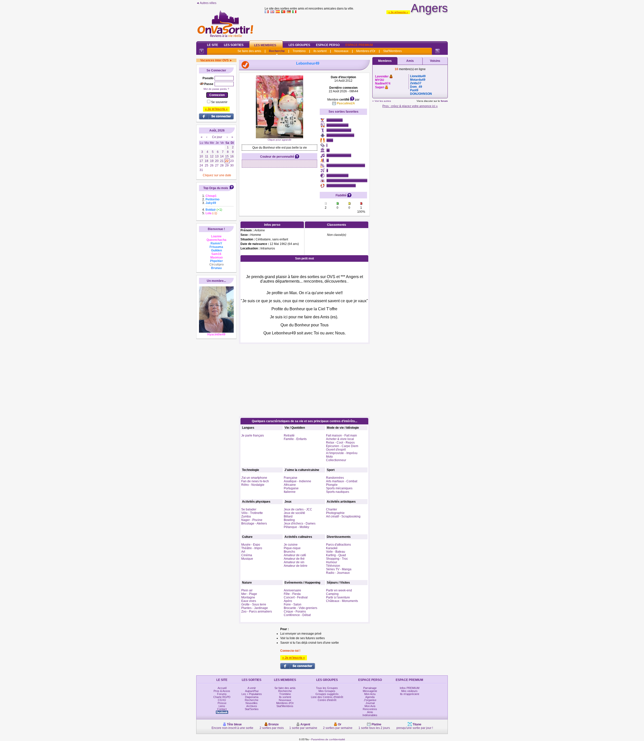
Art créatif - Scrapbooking (343, 516)
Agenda (370, 697)
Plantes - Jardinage (254, 608)
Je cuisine (291, 544)
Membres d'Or (365, 51)
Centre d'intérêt (327, 700)
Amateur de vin (294, 562)
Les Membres (265, 45)
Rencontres (370, 709)
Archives (251, 706)
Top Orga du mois (215, 188)
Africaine (290, 485)
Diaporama (251, 697)
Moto (329, 456)
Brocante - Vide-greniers (300, 608)
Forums (222, 693)
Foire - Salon (292, 604)
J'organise (370, 700)
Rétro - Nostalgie (252, 485)
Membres (385, 61)
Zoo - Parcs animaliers (256, 611)
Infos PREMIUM (409, 687)
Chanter (331, 509)
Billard (288, 516)
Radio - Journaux (338, 573)
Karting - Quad (336, 555)
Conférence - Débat (297, 615)
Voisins (435, 61)
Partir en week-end (339, 590)
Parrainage (370, 687)
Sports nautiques (337, 492)
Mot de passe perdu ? (216, 89)
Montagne (248, 597)
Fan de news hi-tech (255, 481)
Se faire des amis (249, 51)
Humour (331, 562)
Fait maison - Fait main (341, 435)
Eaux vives (248, 601)
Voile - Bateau (335, 551)
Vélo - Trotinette (252, 513)
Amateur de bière (295, 566)
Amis (410, 61)
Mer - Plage (249, 594)
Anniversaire (292, 590)
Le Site (212, 45)
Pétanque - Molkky (296, 527)
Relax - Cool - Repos (340, 442)
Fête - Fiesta (292, 594)
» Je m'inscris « (398, 12)
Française (290, 478)
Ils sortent (320, 51)
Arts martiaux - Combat (341, 481)
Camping (332, 594)
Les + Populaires (252, 693)
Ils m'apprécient (409, 693)
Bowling (289, 520)
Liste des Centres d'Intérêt (327, 697)
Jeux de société (294, 513)
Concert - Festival (296, 597)
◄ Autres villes (206, 3)
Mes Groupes (326, 690)
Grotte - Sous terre (253, 604)
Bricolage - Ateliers (254, 523)
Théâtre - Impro (251, 548)
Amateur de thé (294, 558)
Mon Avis (370, 706)
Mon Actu (370, 693)
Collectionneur (336, 460)
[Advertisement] (356, 26)
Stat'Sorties (252, 709)
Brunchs (289, 551)
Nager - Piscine (251, 520)
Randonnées (335, 478)
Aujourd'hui (251, 690)
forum (444, 101)
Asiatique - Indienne (297, 481)
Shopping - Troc (337, 558)
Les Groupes (299, 45)
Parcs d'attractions (338, 544)
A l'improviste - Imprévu (341, 453)
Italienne (290, 492)
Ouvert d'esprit (336, 449)
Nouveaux (341, 51)
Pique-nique (292, 548)
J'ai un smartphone (254, 478)
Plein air (247, 590)
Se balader (248, 509)
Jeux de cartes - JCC (298, 509)
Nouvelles (252, 703)
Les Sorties (234, 45)
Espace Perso (328, 45)
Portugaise (291, 488)
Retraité (289, 435)
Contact (222, 709)
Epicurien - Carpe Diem (342, 446)
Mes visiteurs (409, 690)
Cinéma (246, 555)
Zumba (246, 516)
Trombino (299, 51)
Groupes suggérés (327, 693)
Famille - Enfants (295, 439)
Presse (222, 703)
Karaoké (332, 548)
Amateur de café (295, 555)
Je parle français (252, 435)
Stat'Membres (392, 51)
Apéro (288, 601)
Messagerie (370, 690)
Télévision (333, 566)
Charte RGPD (221, 697)
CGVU (222, 700)
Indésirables (370, 715)
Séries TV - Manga (338, 569)
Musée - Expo (250, 544)
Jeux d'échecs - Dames (299, 523)
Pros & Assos (222, 690)
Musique (247, 558)
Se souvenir (219, 102)
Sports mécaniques (339, 488)
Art (243, 551)
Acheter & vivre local (340, 439)
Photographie (335, 513)
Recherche (277, 51)
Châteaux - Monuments (342, 601)
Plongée (332, 485)
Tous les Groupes (327, 687)
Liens (222, 706)
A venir (252, 687)
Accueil (222, 687)
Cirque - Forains (295, 611)
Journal (370, 703)
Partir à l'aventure (338, 597)
